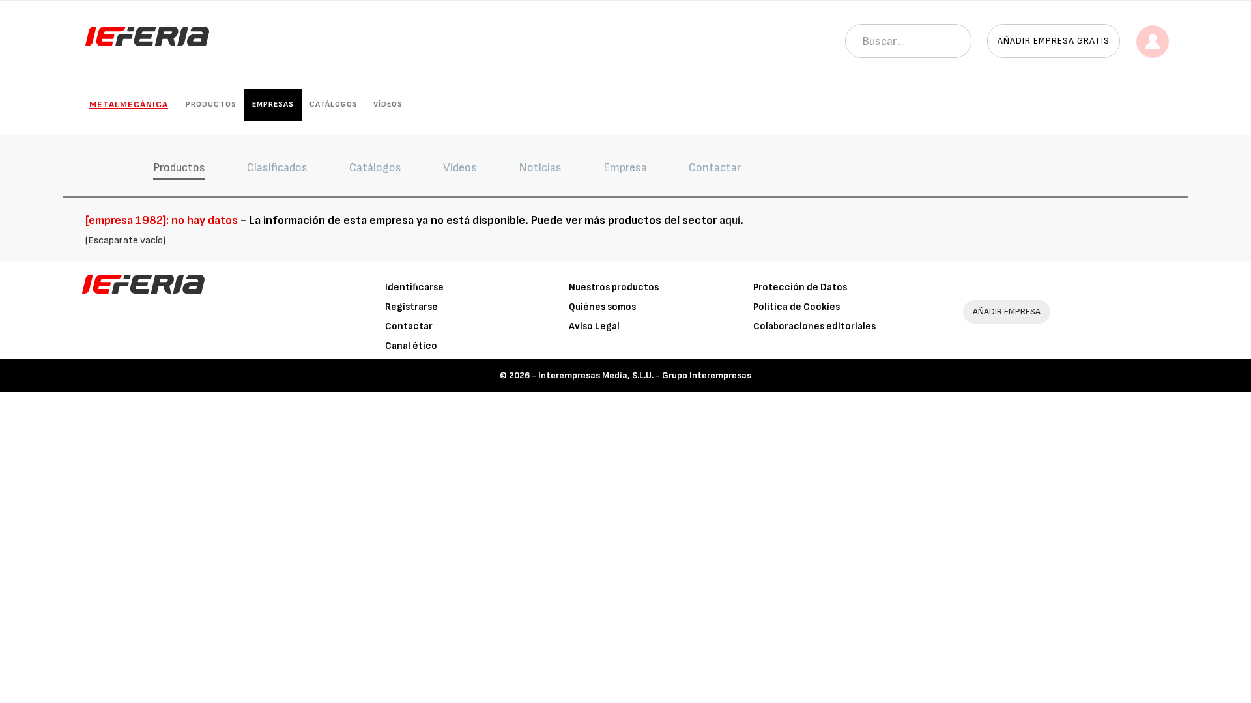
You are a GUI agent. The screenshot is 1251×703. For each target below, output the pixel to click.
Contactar (409, 326)
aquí (729, 220)
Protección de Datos (800, 287)
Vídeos (388, 104)
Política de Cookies (796, 307)
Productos (211, 104)
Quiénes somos (602, 307)
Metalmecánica (128, 104)
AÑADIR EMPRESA (1007, 311)
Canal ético (411, 346)
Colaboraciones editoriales (814, 326)
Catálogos (333, 104)
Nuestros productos (614, 287)
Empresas (273, 104)
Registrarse (411, 307)
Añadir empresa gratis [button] (1054, 40)
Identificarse (414, 287)
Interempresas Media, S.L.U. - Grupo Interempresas (644, 375)
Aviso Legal (594, 326)
